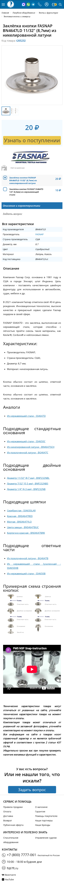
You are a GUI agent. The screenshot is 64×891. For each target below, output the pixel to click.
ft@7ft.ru (12, 868)
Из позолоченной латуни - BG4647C (27, 452)
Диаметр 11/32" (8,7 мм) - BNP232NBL (28, 477)
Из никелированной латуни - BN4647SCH (30, 446)
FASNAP (39, 234)
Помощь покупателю (46, 816)
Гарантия (40, 811)
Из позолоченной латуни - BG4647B (27, 558)
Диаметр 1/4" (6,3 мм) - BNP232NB (26, 489)
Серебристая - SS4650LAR (21, 510)
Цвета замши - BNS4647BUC (23, 527)
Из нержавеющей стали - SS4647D (26, 415)
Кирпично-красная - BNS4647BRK (26, 532)
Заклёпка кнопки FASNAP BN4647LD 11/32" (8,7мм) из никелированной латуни (23, 180)
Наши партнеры (44, 820)
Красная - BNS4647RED (20, 516)
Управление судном (46, 837)
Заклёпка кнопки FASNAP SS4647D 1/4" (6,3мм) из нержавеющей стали (26, 192)
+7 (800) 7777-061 (21, 854)
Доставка (8, 816)
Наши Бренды (42, 825)
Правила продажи (13, 807)
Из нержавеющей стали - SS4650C (26, 441)
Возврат (7, 820)
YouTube (9, 879)
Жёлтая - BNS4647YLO (19, 521)
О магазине (41, 807)
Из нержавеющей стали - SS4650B (26, 573)
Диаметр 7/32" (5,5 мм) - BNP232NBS (27, 483)
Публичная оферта (13, 825)
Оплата (7, 811)
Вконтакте (10, 875)
